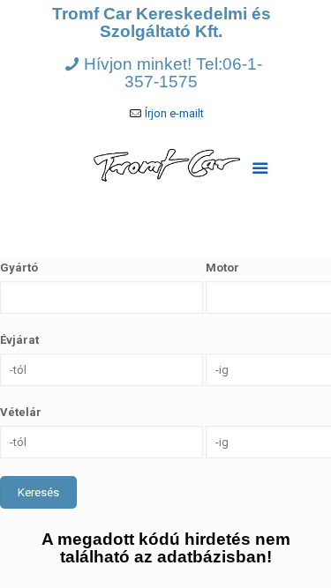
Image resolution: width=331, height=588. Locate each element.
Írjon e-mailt (174, 113)
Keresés (38, 492)
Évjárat (19, 339)
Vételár (20, 412)
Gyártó (19, 267)
